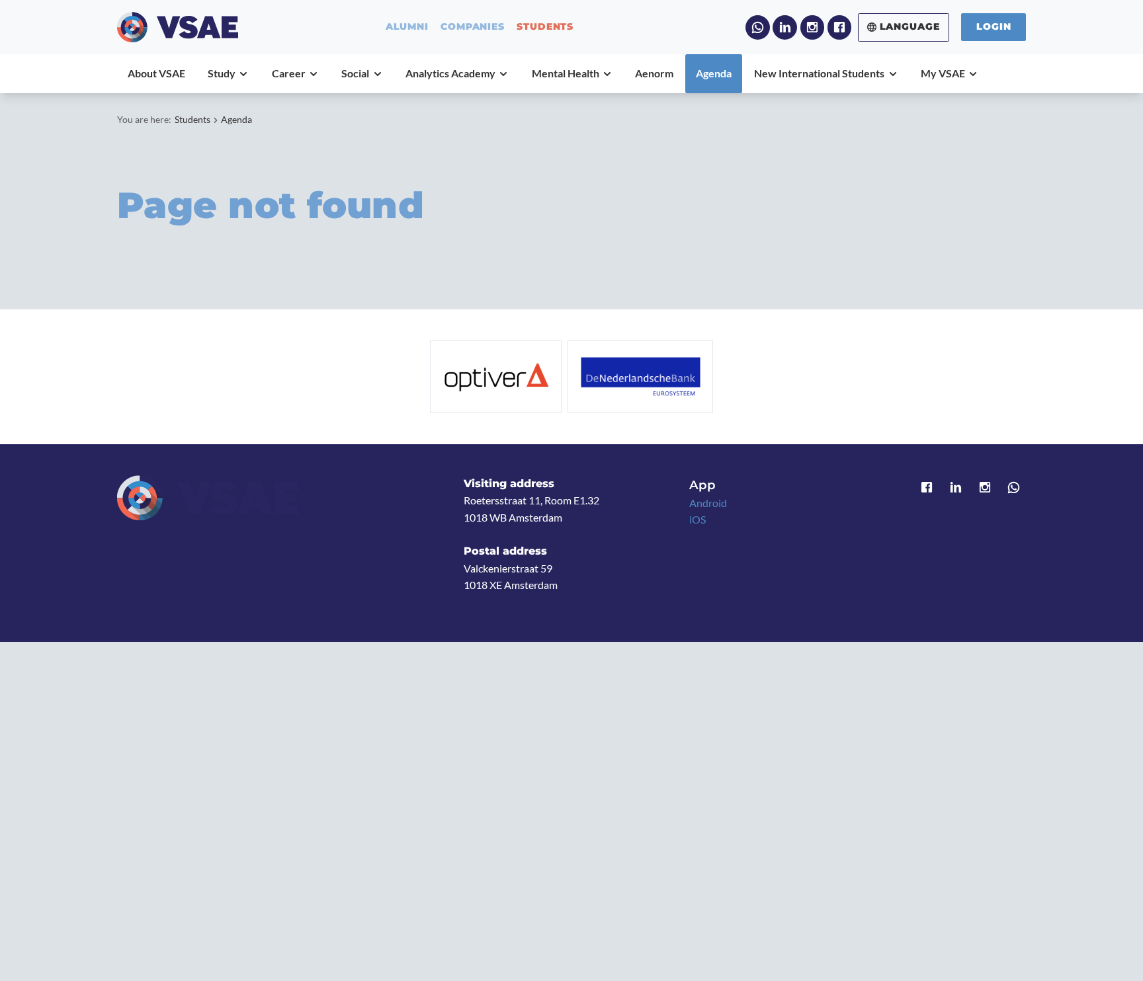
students (545, 27)
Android (708, 502)
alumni (407, 27)
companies (473, 27)
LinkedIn (785, 27)
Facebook (839, 27)
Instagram (812, 27)
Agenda (236, 119)
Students (192, 119)
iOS (697, 519)
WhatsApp (757, 27)
